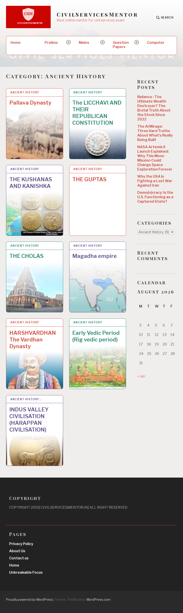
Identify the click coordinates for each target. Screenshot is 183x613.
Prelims (51, 42)
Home (15, 42)
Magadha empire (94, 256)
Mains (84, 42)
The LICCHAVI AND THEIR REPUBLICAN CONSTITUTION (96, 112)
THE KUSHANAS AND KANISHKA (30, 182)
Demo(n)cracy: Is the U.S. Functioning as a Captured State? (155, 197)
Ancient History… (26, 399)
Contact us (19, 558)
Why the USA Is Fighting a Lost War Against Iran (154, 180)
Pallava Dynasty (30, 102)
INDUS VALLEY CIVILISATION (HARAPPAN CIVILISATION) (29, 419)
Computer (155, 42)
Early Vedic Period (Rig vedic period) (96, 336)
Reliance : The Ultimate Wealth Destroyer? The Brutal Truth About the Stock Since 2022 (154, 108)
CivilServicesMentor (97, 14)
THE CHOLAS (26, 256)
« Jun (141, 376)
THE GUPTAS (89, 179)
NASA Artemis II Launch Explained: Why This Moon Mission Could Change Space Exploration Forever (154, 158)
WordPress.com (98, 599)
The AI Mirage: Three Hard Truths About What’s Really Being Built (155, 133)
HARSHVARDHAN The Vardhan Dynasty (32, 340)
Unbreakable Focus (26, 572)
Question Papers (121, 44)
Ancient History (24, 92)
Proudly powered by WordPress (29, 599)
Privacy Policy (21, 544)
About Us (17, 551)
